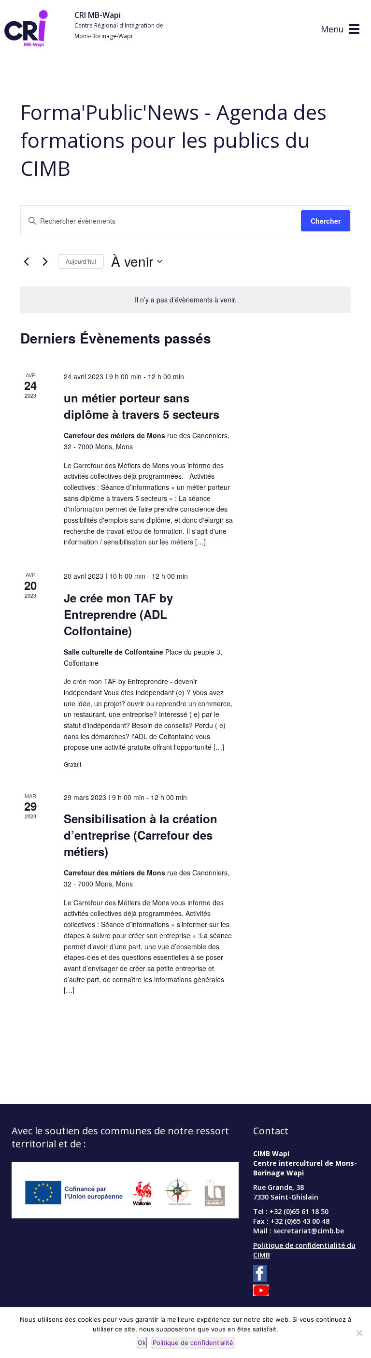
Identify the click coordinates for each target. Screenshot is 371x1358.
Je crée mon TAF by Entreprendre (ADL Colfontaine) (118, 614)
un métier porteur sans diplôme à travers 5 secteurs (141, 405)
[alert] (185, 299)
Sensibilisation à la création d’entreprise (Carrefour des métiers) (140, 834)
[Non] (359, 1333)
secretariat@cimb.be (308, 1230)
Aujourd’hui (81, 261)
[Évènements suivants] (45, 261)
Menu (332, 29)
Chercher (326, 221)
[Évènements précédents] (26, 261)
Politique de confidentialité (193, 1342)
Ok (142, 1342)
